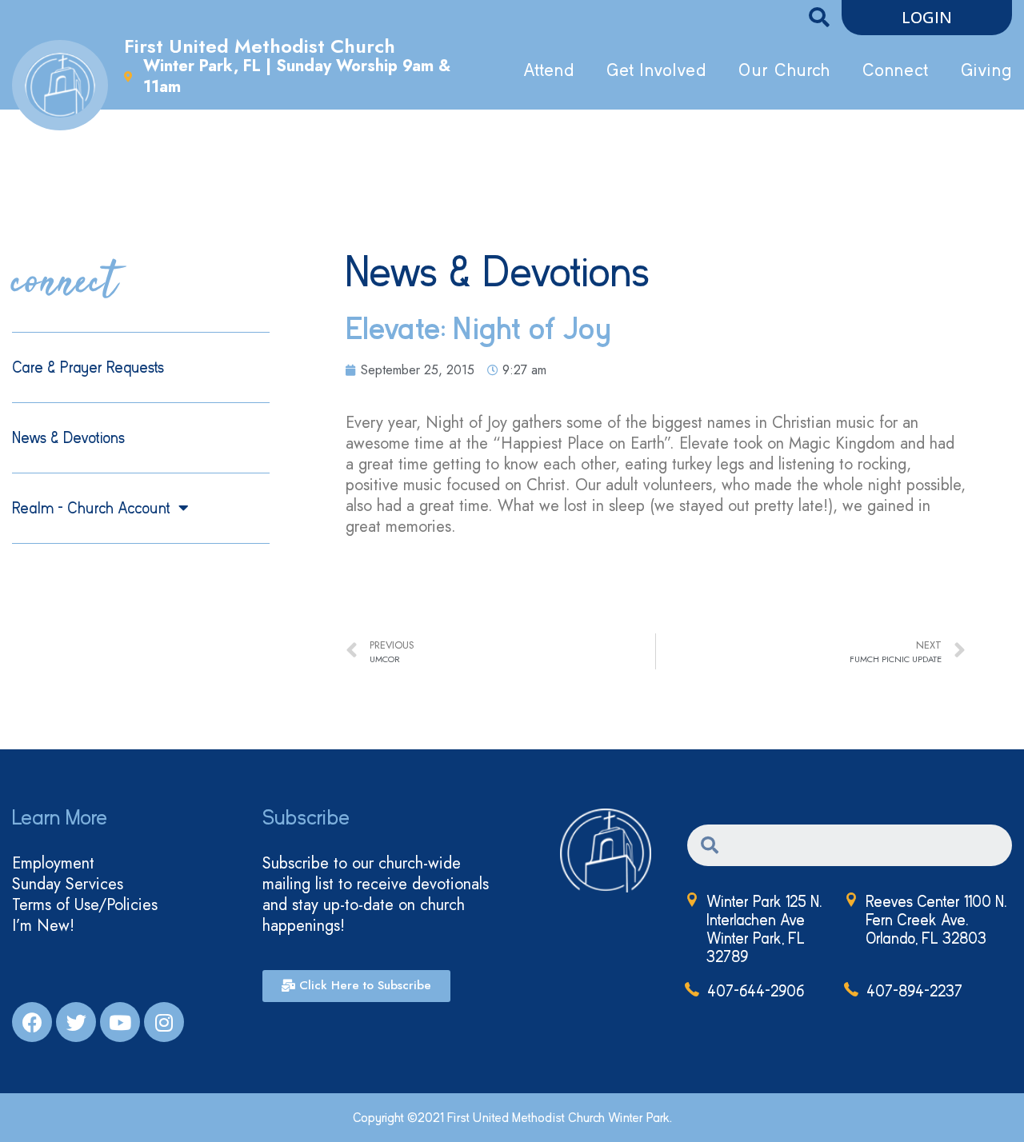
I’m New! (43, 926)
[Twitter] (76, 1022)
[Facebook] (32, 1022)
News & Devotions (68, 437)
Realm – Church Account (91, 508)
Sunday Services (67, 884)
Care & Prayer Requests (88, 367)
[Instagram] (164, 1022)
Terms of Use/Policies (85, 905)
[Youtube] (120, 1022)
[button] (927, 17)
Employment (53, 863)
